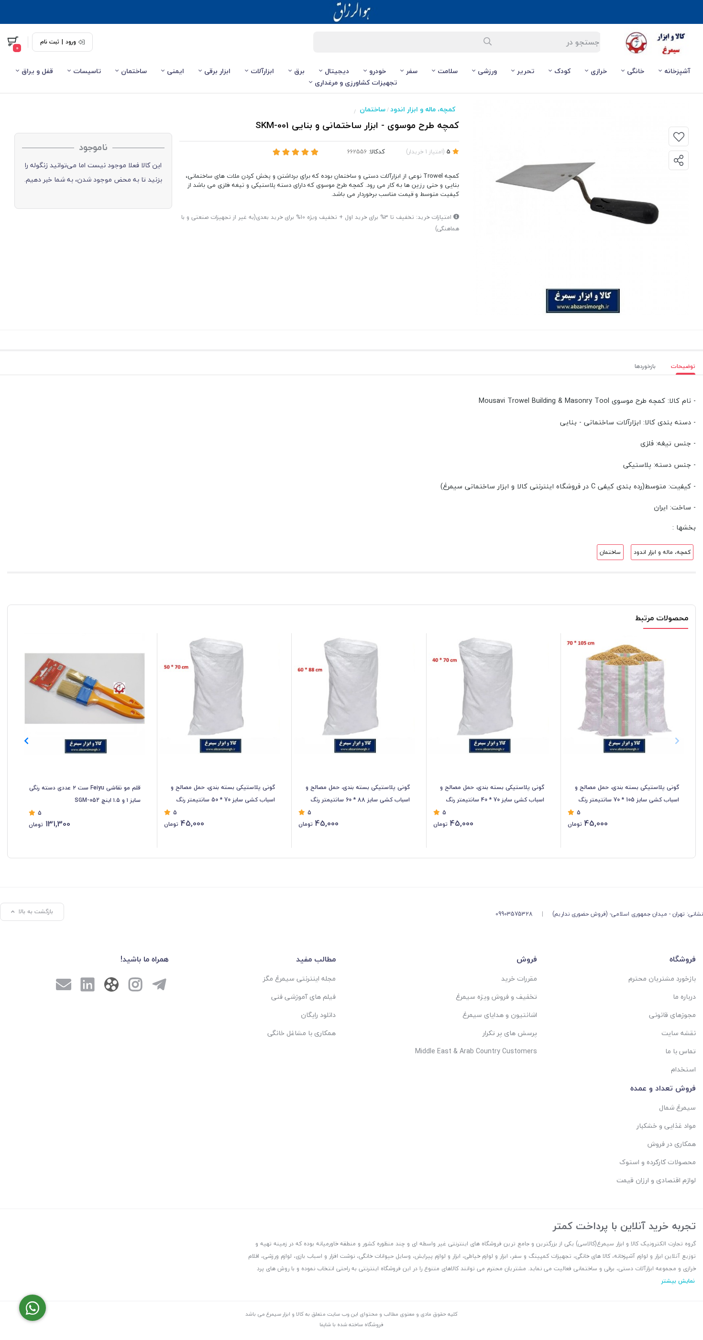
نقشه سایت (678, 1033)
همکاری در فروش (672, 1144)
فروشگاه (683, 959)
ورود (71, 42)
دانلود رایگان (318, 1015)
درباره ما (684, 997)
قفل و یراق (37, 71)
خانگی (635, 71)
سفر (411, 71)
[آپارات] (111, 986)
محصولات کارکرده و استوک (657, 1162)
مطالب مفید (316, 959)
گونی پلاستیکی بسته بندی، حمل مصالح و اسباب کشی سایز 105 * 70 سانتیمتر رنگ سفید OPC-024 (627, 794)
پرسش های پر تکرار (510, 1033)
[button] (26, 740)
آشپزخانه (677, 71)
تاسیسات (87, 71)
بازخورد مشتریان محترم (662, 978)
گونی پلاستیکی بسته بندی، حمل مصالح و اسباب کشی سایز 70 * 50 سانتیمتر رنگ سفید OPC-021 (223, 794)
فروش (526, 959)
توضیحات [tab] (683, 366)
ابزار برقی (217, 71)
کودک (562, 71)
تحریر (525, 71)
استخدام (683, 1069)
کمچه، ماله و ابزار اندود (422, 109)
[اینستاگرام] (135, 985)
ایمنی (175, 71)
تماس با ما (680, 1051)
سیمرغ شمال (677, 1107)
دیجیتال (337, 71)
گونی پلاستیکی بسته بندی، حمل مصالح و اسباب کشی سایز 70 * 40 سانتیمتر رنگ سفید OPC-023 (492, 794)
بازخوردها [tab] (645, 366)
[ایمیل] (63, 985)
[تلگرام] (159, 985)
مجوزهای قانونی (672, 1015)
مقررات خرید (519, 978)
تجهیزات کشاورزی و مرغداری (356, 82)
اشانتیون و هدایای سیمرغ (499, 1015)
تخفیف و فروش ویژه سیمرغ (496, 997)
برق (299, 71)
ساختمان (134, 71)
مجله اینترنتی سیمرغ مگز (299, 978)
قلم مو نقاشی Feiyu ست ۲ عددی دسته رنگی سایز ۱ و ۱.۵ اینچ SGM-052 (85, 794)
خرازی (599, 71)
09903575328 (514, 914)
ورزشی (487, 71)
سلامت (448, 71)
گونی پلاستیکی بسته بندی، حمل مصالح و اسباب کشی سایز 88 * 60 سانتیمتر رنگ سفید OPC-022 (358, 794)
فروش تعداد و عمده (663, 1088)
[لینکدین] (87, 985)
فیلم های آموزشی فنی (303, 997)
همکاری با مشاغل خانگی (301, 1033)
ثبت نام (49, 42)
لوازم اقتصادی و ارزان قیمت (656, 1180)
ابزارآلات (262, 71)
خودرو (377, 71)
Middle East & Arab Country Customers (476, 1051)
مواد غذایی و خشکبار (666, 1126)
